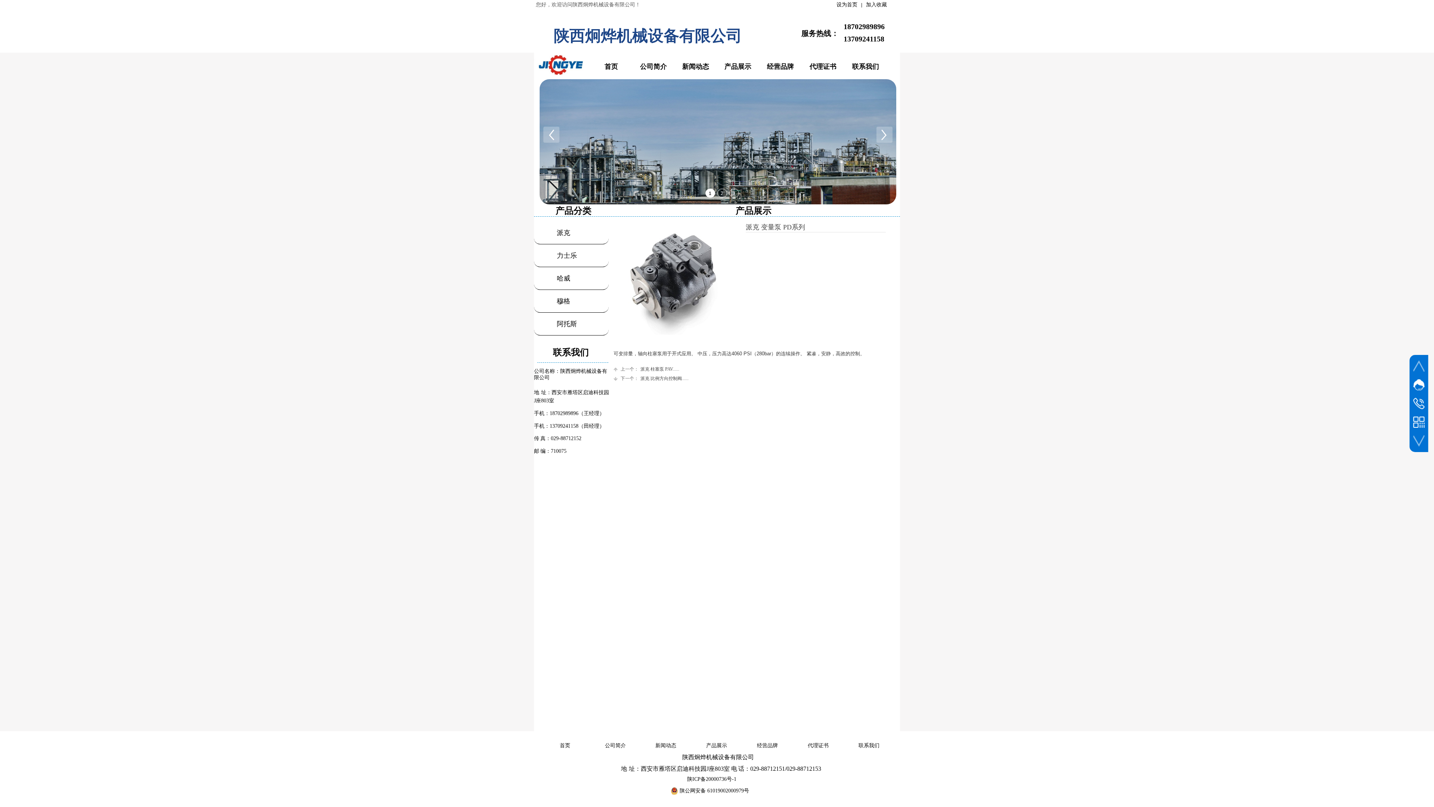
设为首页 (846, 4)
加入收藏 (876, 4)
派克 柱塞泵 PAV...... (650, 369)
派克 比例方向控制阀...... (655, 378)
